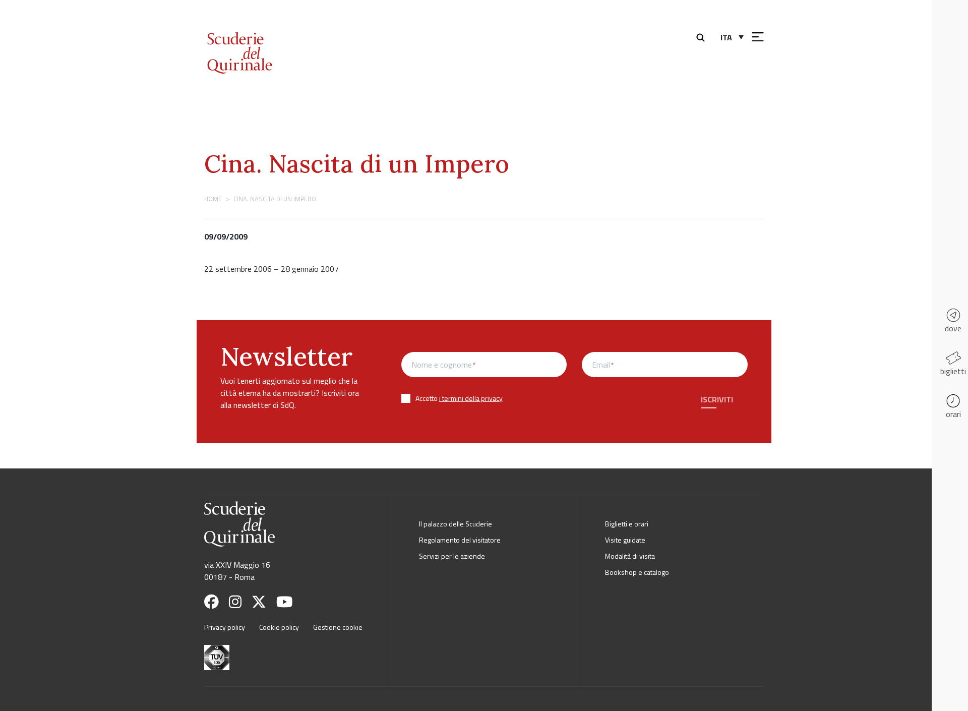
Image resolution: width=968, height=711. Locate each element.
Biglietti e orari (626, 523)
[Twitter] (263, 602)
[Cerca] (703, 36)
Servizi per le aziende (452, 556)
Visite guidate (625, 540)
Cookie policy (279, 627)
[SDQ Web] (266, 42)
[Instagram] (239, 602)
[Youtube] (288, 602)
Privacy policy (224, 627)
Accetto (459, 398)
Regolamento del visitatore (460, 540)
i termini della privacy (471, 398)
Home (213, 199)
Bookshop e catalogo (637, 572)
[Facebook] (215, 602)
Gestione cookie (337, 627)
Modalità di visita (630, 556)
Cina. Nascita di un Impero (356, 163)
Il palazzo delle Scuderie (455, 523)
